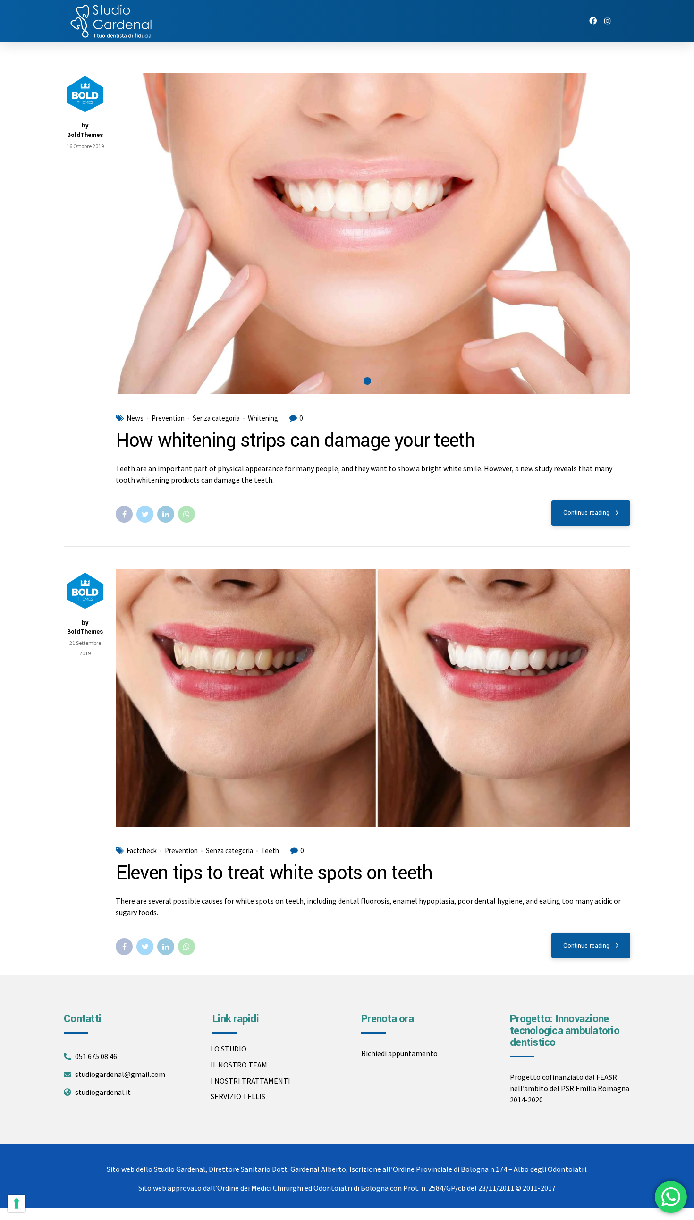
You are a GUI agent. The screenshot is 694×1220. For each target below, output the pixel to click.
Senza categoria (216, 418)
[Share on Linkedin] (165, 514)
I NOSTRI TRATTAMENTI (250, 1080)
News (135, 418)
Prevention (168, 418)
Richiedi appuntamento (399, 1053)
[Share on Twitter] (144, 514)
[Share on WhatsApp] (186, 514)
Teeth (270, 851)
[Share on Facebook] (124, 514)
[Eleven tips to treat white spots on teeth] (373, 698)
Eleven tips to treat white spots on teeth (274, 873)
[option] (373, 233)
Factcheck (142, 851)
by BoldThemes (85, 130)
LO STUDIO (228, 1048)
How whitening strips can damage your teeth (295, 440)
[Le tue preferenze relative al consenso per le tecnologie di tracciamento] (16, 1203)
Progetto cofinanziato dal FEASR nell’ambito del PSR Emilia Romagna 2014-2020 (569, 1088)
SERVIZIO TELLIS (238, 1096)
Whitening (263, 418)
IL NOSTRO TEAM (239, 1064)
